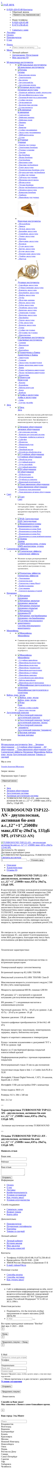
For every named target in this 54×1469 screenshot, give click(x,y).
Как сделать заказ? (15, 1197)
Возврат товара (14, 1212)
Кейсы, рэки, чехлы (16, 695)
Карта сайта (12, 1214)
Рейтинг (5, 1162)
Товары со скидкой (16, 1231)
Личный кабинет (15, 1241)
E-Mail (4, 1354)
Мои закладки (13, 1246)
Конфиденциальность (17, 1192)
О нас (9, 40)
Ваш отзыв (6, 1167)
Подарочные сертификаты (19, 1226)
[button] (10, 44)
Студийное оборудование (29, 747)
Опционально (7, 1365)
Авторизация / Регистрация (25, 55)
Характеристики (14, 867)
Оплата (10, 35)
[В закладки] (28, 860)
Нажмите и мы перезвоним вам (26, 15)
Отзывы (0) (12, 870)
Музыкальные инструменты (20, 62)
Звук (9, 405)
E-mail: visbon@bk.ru (16, 1265)
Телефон (5, 1360)
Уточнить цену (37, 860)
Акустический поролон (18, 712)
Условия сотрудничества (18, 1200)
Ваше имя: (6, 1156)
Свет (9, 494)
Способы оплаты (15, 1274)
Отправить (6, 1178)
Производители (14, 37)
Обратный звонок (9, 781)
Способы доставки (15, 1277)
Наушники (12, 593)
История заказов (14, 1243)
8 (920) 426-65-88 (20, 22)
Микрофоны (12, 630)
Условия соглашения (16, 1195)
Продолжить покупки (11, 1342)
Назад (4, 1334)
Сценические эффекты (17, 549)
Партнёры (11, 1229)
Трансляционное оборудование (32, 749)
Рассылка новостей (16, 1248)
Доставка (11, 32)
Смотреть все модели (11, 857)
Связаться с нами (20, 30)
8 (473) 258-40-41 (20, 25)
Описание (11, 865)
